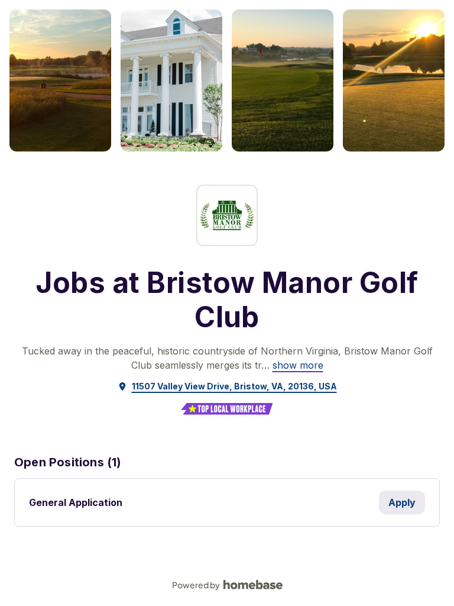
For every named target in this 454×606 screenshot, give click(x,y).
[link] (298, 365)
